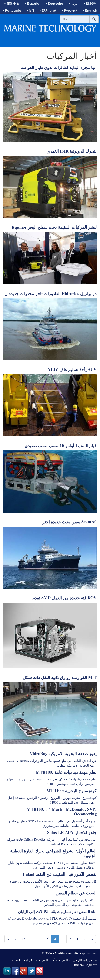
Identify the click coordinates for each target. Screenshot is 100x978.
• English (90, 10)
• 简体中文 (12, 3)
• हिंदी (30, 10)
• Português (12, 10)
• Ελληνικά (48, 10)
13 (23, 939)
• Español (32, 3)
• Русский (69, 10)
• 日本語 (90, 3)
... (32, 939)
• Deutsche (54, 3)
